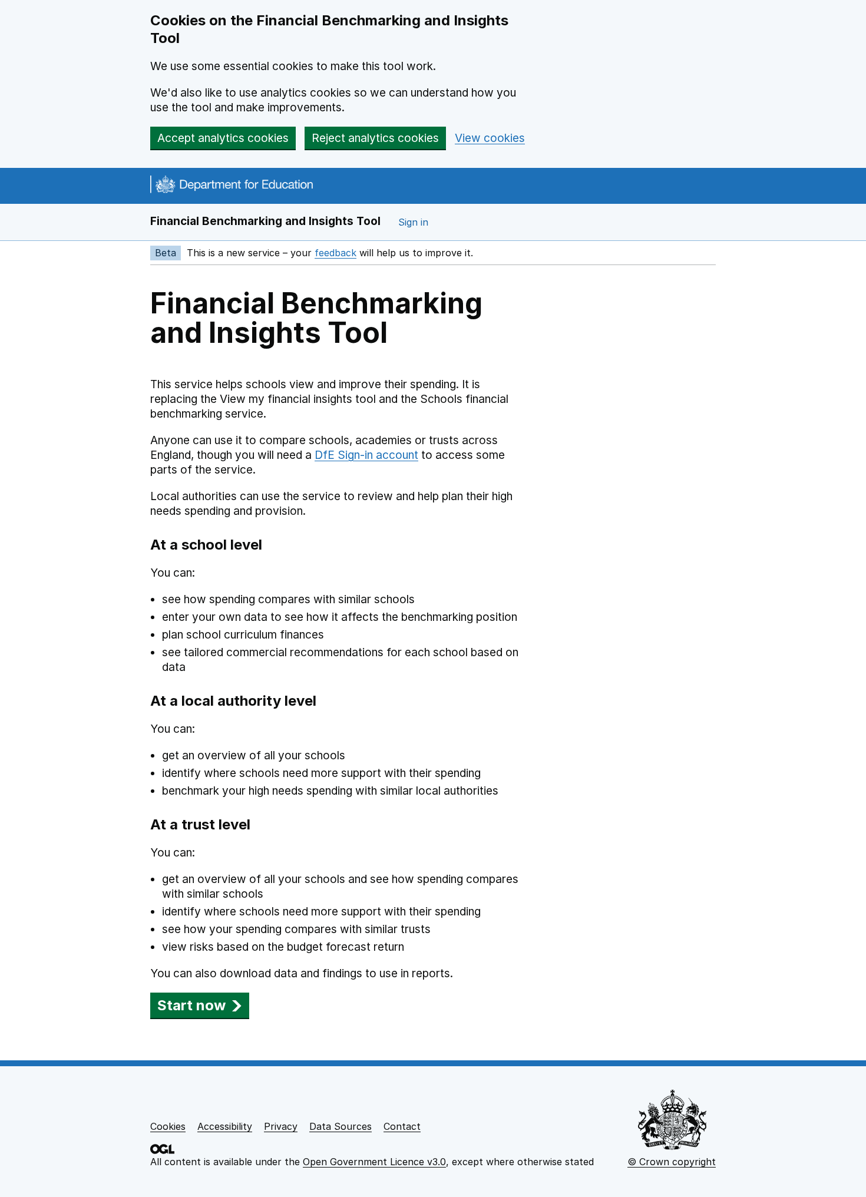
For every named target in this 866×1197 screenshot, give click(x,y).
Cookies (168, 1126)
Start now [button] (191, 1005)
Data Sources (340, 1126)
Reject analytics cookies (375, 138)
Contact (402, 1126)
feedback (335, 253)
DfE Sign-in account (366, 455)
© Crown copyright (671, 1162)
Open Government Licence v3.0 (374, 1162)
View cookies (490, 138)
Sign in (413, 222)
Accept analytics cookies (223, 138)
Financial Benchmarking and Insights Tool (265, 221)
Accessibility (224, 1126)
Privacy (281, 1126)
